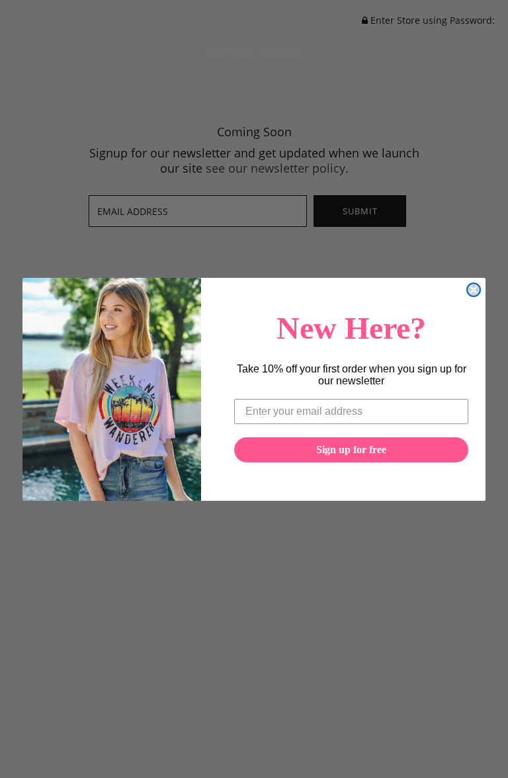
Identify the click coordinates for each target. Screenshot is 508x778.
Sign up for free (351, 449)
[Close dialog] (473, 289)
